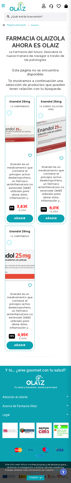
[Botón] (66, 6)
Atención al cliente (15, 397)
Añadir (20, 218)
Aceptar (33, 477)
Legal (6, 415)
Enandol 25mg (19, 102)
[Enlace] (3, 6)
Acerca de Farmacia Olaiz (20, 406)
